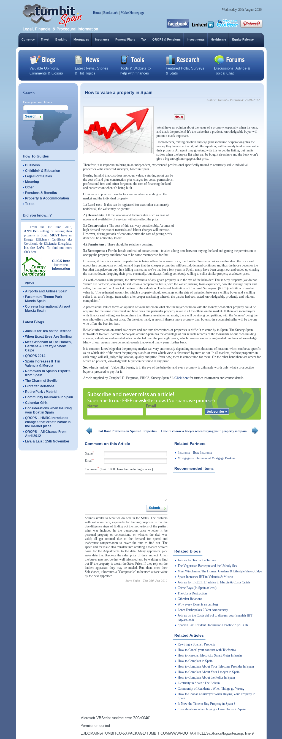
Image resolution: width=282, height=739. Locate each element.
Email (89, 460)
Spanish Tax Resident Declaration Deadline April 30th (213, 625)
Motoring (32, 182)
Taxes (29, 204)
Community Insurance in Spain (49, 397)
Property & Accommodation (47, 198)
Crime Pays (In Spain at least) (197, 588)
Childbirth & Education (42, 171)
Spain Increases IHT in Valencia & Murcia (42, 363)
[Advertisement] (219, 208)
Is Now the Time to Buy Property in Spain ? (206, 704)
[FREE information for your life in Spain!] (60, 30)
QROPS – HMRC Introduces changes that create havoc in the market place (47, 422)
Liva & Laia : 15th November (47, 441)
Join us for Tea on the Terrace (48, 331)
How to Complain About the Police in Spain (206, 677)
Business (32, 165)
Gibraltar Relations (40, 386)
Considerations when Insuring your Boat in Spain (48, 410)
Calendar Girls (36, 403)
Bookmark (110, 13)
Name (89, 453)
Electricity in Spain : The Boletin (199, 683)
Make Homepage (132, 13)
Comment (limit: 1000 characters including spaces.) (119, 468)
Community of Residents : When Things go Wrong (211, 688)
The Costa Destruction (192, 593)
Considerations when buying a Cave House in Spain (212, 709)
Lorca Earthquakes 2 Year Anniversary (203, 610)
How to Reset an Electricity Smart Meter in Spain (210, 655)
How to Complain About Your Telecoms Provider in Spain (216, 666)
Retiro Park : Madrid (40, 392)
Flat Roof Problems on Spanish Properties (127, 431)
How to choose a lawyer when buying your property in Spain (204, 431)
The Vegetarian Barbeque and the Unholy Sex (207, 566)
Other (29, 187)
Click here (181, 378)
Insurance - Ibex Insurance (195, 453)
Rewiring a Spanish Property (196, 644)
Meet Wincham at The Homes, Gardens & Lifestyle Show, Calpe (48, 346)
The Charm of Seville (41, 381)
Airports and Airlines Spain (46, 291)
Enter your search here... (39, 102)
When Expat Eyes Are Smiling (48, 336)
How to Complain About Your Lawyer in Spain (209, 672)
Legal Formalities (38, 176)
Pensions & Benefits (41, 193)
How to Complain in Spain (195, 661)
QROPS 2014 (35, 356)
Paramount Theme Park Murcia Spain (43, 299)
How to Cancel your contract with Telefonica (207, 650)
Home (97, 13)
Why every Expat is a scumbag (198, 604)
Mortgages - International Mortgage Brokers (206, 458)
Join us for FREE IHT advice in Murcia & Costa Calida (214, 582)
